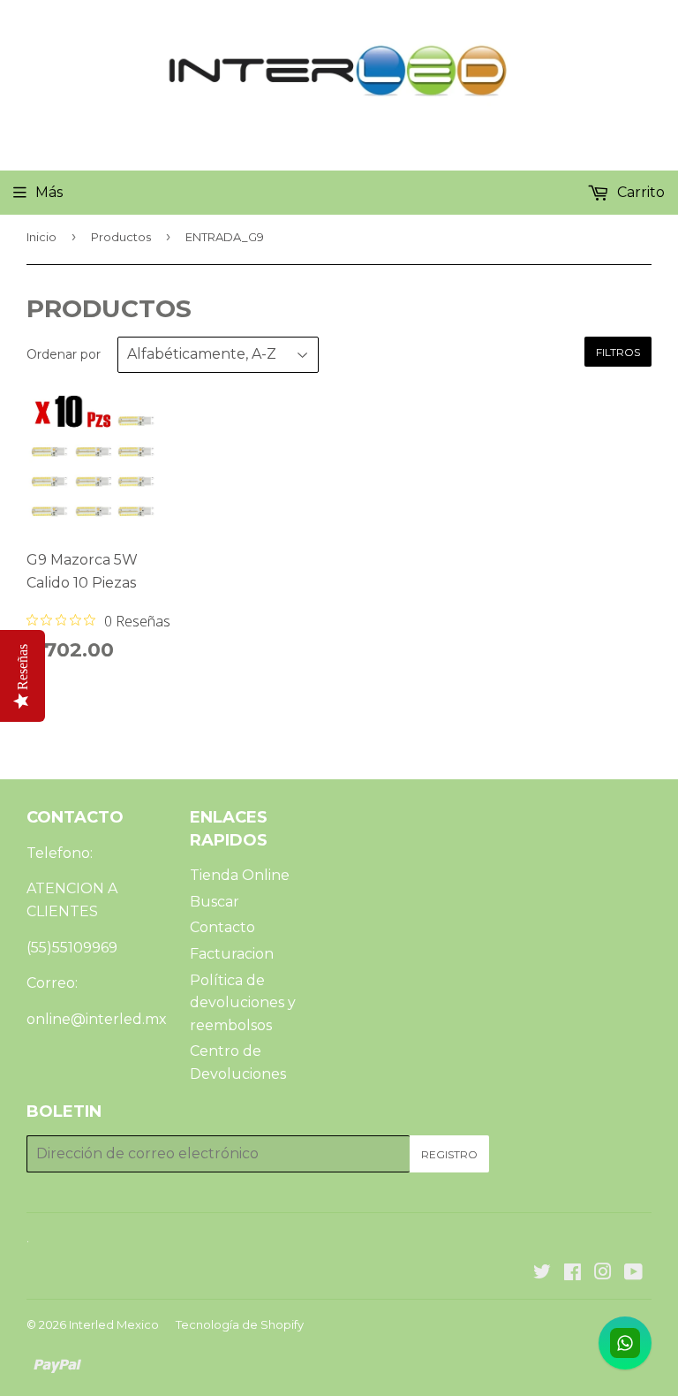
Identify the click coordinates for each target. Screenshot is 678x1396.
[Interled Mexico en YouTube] (633, 1273)
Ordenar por (63, 354)
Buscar (214, 901)
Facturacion (232, 953)
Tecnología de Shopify (240, 1324)
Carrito (639, 192)
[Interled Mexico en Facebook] (572, 1273)
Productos (121, 237)
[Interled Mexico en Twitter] (542, 1273)
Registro (449, 1154)
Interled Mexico (114, 1324)
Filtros (618, 352)
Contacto (222, 927)
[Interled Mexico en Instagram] (603, 1273)
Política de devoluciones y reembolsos (243, 1003)
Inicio (41, 237)
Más (49, 192)
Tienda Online (240, 875)
